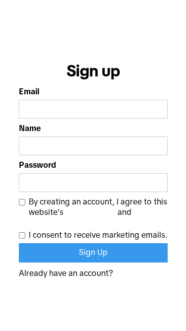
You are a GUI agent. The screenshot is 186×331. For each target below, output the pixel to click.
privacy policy (90, 212)
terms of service (58, 222)
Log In (156, 273)
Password (37, 165)
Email (29, 92)
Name (30, 128)
